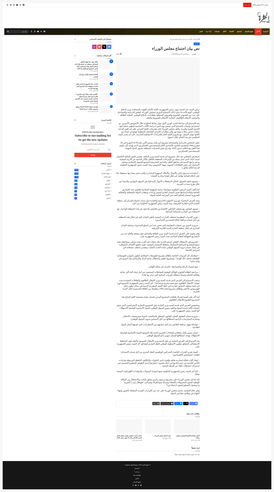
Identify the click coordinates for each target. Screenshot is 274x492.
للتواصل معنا (137, 475)
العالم (224, 31)
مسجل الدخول (186, 454)
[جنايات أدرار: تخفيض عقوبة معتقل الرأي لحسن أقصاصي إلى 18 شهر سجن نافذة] (129, 426)
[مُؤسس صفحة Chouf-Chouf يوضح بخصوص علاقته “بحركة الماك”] (105, 110)
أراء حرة (208, 31)
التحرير (194, 54)
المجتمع (239, 31)
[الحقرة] (263, 18)
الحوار (201, 31)
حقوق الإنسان (249, 31)
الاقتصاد (231, 31)
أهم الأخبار (107, 177)
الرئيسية (265, 31)
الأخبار (258, 31)
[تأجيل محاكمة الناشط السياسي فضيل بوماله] (187, 426)
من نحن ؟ (137, 472)
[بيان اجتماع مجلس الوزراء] (158, 426)
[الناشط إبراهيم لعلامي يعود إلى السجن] (105, 77)
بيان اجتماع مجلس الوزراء (163, 436)
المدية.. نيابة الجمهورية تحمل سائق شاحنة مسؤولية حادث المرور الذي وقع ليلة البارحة (87, 86)
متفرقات (217, 31)
